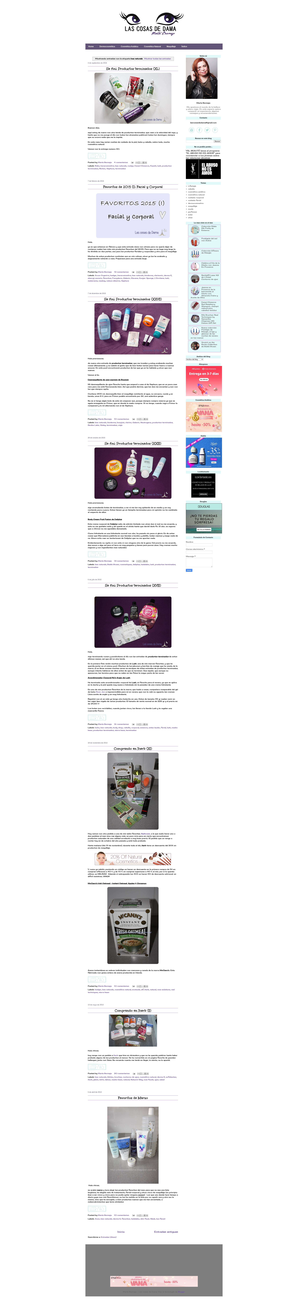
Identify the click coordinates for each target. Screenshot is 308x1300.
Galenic (126, 278)
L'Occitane (159, 278)
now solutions (163, 990)
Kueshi (153, 166)
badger (113, 275)
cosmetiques (126, 564)
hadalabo (145, 564)
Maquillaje (171, 46)
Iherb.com (145, 834)
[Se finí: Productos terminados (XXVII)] (97, 415)
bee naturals (121, 166)
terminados (120, 169)
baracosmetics (107, 166)
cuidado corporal (196, 198)
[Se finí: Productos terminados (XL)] (97, 159)
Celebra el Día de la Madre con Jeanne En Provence (210, 265)
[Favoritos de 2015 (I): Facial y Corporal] (97, 268)
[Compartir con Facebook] (143, 162)
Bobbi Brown (113, 564)
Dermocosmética (107, 46)
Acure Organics (102, 275)
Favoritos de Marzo (133, 1098)
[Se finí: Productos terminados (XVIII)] (97, 720)
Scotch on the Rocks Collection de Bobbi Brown (209, 344)
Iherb (116, 1055)
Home (91, 46)
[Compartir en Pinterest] (146, 162)
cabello (127, 728)
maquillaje (192, 206)
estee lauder (154, 728)
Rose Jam (100, 692)
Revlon (102, 169)
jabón (96, 1080)
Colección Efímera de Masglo (210, 252)
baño (97, 728)
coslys (131, 166)
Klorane (134, 278)
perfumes (192, 212)
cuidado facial (194, 200)
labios (108, 1080)
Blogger (181, 1292)
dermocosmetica (195, 203)
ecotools (136, 990)
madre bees (117, 1080)
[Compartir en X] (141, 162)
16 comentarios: (122, 724)
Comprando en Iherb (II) (133, 1010)
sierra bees (120, 730)
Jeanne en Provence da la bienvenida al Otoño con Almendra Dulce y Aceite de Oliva (204, 292)
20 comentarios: (122, 1073)
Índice (184, 46)
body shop (118, 728)
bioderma (148, 275)
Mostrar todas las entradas (157, 58)
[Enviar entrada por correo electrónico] (132, 162)
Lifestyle (192, 186)
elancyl (91, 278)
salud (162, 1080)
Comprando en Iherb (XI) (133, 748)
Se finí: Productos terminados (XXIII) (133, 443)
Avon (97, 1219)
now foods (149, 1080)
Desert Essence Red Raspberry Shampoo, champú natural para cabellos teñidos (209, 306)
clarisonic (158, 275)
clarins (128, 422)
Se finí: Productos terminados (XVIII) (133, 585)
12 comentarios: (121, 272)
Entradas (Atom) (108, 1237)
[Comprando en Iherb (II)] (97, 1070)
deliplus (136, 564)
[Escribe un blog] (139, 162)
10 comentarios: (122, 419)
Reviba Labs (93, 425)
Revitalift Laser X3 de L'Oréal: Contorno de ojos (210, 277)
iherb (146, 990)
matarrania (93, 281)
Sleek (152, 1219)
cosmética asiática (196, 192)
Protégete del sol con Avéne (209, 239)
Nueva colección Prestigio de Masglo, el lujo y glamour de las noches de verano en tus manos (204, 333)
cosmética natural (123, 990)
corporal (135, 728)
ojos (157, 1080)
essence (144, 728)
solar (190, 215)
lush (159, 166)
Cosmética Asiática (129, 46)
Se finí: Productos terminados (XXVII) (133, 299)
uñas (190, 217)
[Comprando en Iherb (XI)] (97, 982)
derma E (168, 275)
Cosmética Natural (152, 46)
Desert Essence (142, 166)
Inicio (121, 1231)
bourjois (120, 422)
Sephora (110, 169)
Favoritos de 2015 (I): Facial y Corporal (133, 187)
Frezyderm (117, 278)
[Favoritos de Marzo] (97, 1211)
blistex (110, 1077)
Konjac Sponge (146, 278)
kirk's (101, 1080)
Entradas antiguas (166, 1231)
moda (190, 209)
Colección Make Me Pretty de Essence (209, 228)
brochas (118, 1077)
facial (163, 728)
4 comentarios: (121, 162)
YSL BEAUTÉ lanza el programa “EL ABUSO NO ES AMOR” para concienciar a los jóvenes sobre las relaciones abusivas (203, 154)
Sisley (103, 425)
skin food (144, 1219)
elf (142, 990)
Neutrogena (146, 422)
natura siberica (113, 281)
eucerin (98, 278)
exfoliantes (171, 1077)
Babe (97, 166)
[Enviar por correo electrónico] (136, 162)
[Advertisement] (204, 591)
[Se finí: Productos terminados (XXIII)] (97, 557)
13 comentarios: (121, 561)
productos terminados (162, 422)
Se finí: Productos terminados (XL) (133, 69)
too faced (160, 1219)
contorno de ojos (131, 1077)
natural (153, 990)
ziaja (120, 425)
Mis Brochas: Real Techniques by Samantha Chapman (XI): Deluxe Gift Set (209, 319)
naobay (102, 281)
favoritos (107, 278)
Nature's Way (137, 1080)
